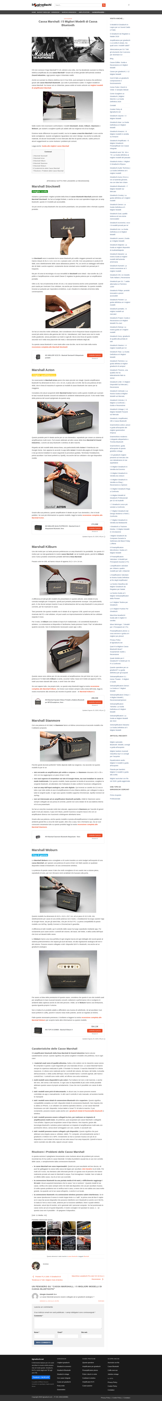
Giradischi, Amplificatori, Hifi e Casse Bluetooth (119, 419)
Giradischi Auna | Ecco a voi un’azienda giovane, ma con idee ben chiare (119, 179)
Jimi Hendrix (87, 1169)
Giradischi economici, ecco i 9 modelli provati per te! (120, 224)
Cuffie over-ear (113, 1370)
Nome (36, 1332)
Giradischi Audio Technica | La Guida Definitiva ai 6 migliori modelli (120, 170)
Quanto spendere (88, 1362)
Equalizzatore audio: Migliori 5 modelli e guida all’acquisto (119, 762)
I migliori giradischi (63, 1362)
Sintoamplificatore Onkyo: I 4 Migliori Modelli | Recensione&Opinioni (120, 697)
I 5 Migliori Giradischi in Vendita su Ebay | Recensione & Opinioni (118, 482)
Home (34, 12)
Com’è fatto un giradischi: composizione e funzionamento (119, 80)
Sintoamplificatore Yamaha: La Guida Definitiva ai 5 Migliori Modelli (118, 708)
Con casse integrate (63, 1378)
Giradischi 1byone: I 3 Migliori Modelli (118, 117)
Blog (111, 59)
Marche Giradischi (69, 12)
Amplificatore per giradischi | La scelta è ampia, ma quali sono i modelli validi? (120, 42)
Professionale (115, 799)
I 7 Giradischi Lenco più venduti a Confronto (119, 505)
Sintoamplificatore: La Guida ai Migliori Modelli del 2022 (119, 718)
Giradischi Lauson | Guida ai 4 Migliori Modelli (119, 239)
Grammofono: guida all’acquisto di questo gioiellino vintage (118, 448)
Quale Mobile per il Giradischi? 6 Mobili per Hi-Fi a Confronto (120, 660)
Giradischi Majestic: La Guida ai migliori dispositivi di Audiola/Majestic (120, 247)
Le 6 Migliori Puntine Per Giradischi (119, 610)
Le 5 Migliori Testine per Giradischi (119, 603)
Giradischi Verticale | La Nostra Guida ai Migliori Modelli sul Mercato (119, 393)
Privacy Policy (112, 1382)
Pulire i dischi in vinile (89, 1374)
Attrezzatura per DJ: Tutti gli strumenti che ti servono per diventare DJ (120, 52)
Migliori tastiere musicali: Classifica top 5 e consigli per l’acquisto (119, 753)
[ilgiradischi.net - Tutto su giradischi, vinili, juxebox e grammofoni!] (42, 5)
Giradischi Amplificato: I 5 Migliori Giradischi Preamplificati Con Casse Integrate (119, 144)
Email (60, 1332)
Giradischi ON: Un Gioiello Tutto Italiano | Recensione (120, 276)
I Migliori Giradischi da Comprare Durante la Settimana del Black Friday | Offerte (120, 540)
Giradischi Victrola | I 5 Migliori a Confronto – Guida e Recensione (118, 402)
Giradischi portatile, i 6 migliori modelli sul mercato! (118, 311)
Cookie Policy (112, 1386)
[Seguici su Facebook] (129, 5)
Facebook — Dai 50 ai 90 (41, 1377)
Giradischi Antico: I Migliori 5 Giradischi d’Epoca (120, 163)
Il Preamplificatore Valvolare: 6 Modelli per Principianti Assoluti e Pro (119, 559)
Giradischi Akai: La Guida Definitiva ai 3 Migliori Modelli (119, 125)
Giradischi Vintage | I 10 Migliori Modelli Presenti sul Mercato (119, 411)
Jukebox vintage (113, 1374)
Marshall (86, 1256)
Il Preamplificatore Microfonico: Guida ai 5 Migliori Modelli (118, 550)
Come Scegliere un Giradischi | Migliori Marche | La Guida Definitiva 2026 (117, 97)
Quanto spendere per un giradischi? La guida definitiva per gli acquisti (119, 670)
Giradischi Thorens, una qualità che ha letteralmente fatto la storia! (119, 374)
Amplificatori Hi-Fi (88, 1382)
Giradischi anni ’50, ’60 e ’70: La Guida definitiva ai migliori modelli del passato (120, 155)
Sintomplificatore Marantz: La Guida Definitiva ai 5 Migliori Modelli (119, 727)
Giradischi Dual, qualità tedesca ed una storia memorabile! (118, 216)
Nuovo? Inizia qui (43, 12)
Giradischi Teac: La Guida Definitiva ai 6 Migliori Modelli (119, 354)
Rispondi (101, 1301)
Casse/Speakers (98, 12)
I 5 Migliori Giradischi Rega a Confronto (120, 490)
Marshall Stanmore (40, 163)
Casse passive (87, 1386)
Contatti (113, 105)
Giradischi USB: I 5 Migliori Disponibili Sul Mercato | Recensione (120, 384)
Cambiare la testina (88, 1378)
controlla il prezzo (95, 355)
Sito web (84, 1332)
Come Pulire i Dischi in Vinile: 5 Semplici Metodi (119, 88)
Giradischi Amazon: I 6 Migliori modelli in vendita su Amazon (119, 134)
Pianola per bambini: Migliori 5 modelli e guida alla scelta (119, 772)
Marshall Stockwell (40, 156)
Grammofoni (61, 1389)
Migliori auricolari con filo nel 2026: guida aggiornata (120, 780)
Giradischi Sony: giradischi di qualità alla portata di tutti (120, 338)
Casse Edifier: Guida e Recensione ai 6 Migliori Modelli (119, 65)
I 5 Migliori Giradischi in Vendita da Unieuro (118, 474)
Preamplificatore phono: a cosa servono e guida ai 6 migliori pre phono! (119, 633)
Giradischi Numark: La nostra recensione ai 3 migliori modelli (118, 268)
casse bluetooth (68, 18)
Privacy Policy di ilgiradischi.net (116, 641)
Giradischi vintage (63, 1374)
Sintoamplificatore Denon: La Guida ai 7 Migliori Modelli (119, 688)
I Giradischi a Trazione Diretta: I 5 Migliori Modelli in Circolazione (119, 529)
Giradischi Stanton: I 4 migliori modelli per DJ (118, 346)
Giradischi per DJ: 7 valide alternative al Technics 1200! (120, 284)
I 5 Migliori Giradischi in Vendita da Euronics (118, 468)
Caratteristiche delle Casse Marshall (46, 168)
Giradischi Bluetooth (64, 1370)
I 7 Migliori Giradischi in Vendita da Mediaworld (118, 521)
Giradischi (55, 12)
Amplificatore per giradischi (91, 1366)
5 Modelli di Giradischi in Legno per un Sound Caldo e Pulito (120, 27)
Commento (38, 1316)
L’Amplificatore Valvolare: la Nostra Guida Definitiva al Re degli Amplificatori (119, 577)
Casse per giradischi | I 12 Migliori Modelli (119, 73)
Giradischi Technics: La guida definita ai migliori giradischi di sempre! (119, 363)
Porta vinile (61, 1386)
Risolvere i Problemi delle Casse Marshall (48, 171)
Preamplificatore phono (90, 1370)
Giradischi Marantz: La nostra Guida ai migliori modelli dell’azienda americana (118, 258)
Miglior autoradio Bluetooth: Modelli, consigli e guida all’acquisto (120, 744)
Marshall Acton (39, 158)
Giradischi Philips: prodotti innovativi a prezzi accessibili (119, 293)
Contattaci (111, 1390)
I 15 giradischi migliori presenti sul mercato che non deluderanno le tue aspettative (119, 459)
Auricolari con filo (113, 1362)
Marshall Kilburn (39, 161)
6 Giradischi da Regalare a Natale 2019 (120, 35)
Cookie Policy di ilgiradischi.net (116, 110)
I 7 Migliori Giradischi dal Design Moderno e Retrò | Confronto (119, 513)
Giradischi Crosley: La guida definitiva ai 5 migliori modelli (120, 198)
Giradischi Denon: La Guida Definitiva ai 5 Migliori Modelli (118, 207)
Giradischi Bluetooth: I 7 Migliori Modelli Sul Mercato (119, 188)
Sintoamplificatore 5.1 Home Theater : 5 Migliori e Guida (119, 679)
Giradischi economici (64, 1366)
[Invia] (104, 5)
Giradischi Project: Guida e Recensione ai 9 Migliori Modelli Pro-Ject (120, 320)
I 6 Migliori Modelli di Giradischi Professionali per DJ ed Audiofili (119, 498)
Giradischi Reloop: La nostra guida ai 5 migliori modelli (119, 329)
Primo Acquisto (115, 795)
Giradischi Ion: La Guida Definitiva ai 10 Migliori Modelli (119, 231)
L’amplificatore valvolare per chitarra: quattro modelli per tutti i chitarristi (119, 568)
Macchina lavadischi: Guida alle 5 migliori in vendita (118, 617)
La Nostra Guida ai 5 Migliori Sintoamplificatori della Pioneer (119, 595)
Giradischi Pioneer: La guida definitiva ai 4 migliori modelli (120, 302)
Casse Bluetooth (113, 1366)
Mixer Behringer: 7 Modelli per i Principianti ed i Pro (120, 625)
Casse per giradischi (64, 1382)
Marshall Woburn (39, 166)
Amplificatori (84, 12)
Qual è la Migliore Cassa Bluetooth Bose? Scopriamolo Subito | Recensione (119, 650)
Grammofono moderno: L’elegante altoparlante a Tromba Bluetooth (119, 439)
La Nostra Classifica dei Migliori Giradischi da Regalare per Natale (119, 586)
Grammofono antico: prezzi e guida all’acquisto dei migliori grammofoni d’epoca (120, 429)
